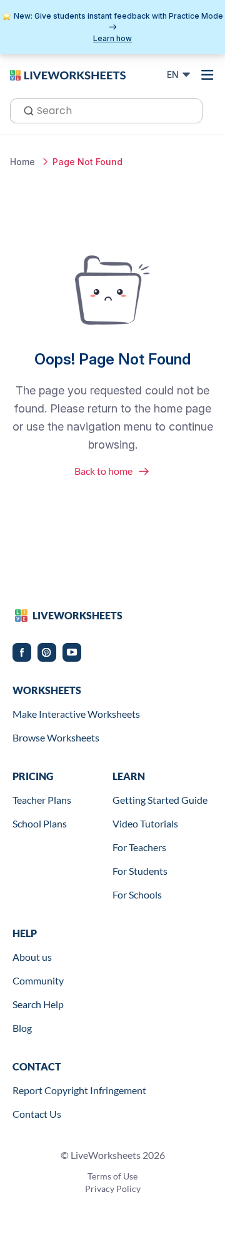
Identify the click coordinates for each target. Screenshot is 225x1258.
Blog (22, 1028)
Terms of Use (113, 1176)
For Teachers (139, 847)
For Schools (137, 894)
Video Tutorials (145, 823)
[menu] (207, 74)
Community (38, 980)
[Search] (25, 110)
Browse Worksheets (55, 737)
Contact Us (36, 1114)
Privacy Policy (113, 1188)
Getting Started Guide (160, 800)
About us (32, 957)
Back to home (103, 471)
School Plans (39, 823)
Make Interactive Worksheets (76, 714)
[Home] (68, 74)
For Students (140, 871)
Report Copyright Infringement (79, 1090)
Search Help (38, 1004)
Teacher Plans (41, 800)
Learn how (112, 38)
